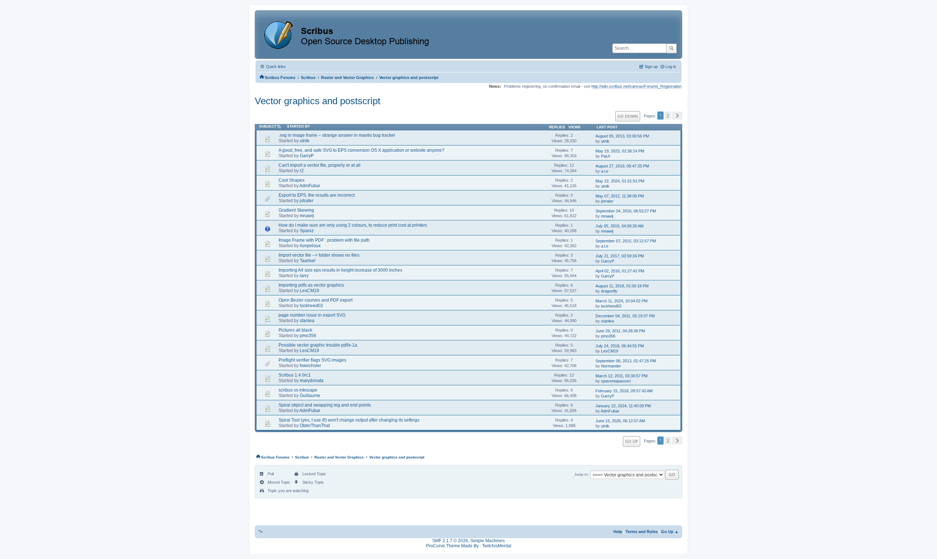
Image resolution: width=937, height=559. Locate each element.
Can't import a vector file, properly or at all (320, 165)
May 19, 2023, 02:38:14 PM (620, 151)
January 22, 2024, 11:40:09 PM (623, 406)
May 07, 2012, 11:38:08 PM (620, 196)
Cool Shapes (292, 180)
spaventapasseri (616, 381)
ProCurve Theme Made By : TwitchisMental (468, 545)
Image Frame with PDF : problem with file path (324, 240)
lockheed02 (311, 305)
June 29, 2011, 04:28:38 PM (620, 331)
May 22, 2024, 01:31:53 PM (620, 181)
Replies (557, 127)
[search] (671, 48)
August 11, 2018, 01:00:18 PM (622, 286)
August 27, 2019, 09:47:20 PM (622, 166)
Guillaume (310, 395)
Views (574, 127)
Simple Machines (487, 540)
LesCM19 (309, 290)
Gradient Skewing (296, 210)
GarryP (307, 155)
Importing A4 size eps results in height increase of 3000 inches (340, 270)
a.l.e (604, 171)
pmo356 (308, 335)
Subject (267, 126)
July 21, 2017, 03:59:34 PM (620, 256)
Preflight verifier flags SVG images (312, 360)
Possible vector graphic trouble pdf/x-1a (318, 345)
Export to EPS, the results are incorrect (317, 195)
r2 (302, 170)
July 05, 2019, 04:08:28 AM (619, 226)
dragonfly (609, 291)
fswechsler (310, 365)
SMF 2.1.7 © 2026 (450, 540)
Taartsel (308, 260)
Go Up (631, 441)
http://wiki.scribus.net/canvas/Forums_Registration (636, 86)
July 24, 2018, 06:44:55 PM (620, 346)
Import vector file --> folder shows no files (319, 255)
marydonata (312, 380)
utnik (304, 140)
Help (617, 531)
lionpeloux (310, 245)
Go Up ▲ (670, 531)
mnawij (307, 215)
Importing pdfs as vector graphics (311, 285)
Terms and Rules (642, 531)
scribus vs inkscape (298, 390)
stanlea (307, 320)
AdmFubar (309, 185)
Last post (607, 127)
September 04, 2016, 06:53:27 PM (626, 211)
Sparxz (307, 230)
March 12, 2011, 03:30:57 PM (621, 376)
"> (260, 531)
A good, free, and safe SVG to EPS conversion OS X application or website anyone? (361, 150)
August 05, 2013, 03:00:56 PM (622, 136)
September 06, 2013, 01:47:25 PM (626, 361)
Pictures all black (295, 330)
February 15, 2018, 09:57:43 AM (624, 391)
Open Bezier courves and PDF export (315, 300)
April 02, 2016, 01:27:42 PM (620, 271)
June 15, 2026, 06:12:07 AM (620, 421)
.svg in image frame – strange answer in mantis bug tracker (337, 135)
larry (304, 275)
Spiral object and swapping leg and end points (325, 405)
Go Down (627, 116)
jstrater (306, 200)
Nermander (611, 366)
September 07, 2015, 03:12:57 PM (626, 241)
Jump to (581, 475)
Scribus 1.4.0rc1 (295, 375)
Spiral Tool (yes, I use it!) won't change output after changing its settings (349, 420)
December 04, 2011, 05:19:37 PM (625, 316)
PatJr (606, 156)
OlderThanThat (315, 425)
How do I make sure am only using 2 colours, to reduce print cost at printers (353, 225)
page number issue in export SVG (312, 315)
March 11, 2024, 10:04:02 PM (621, 301)
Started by (298, 126)
